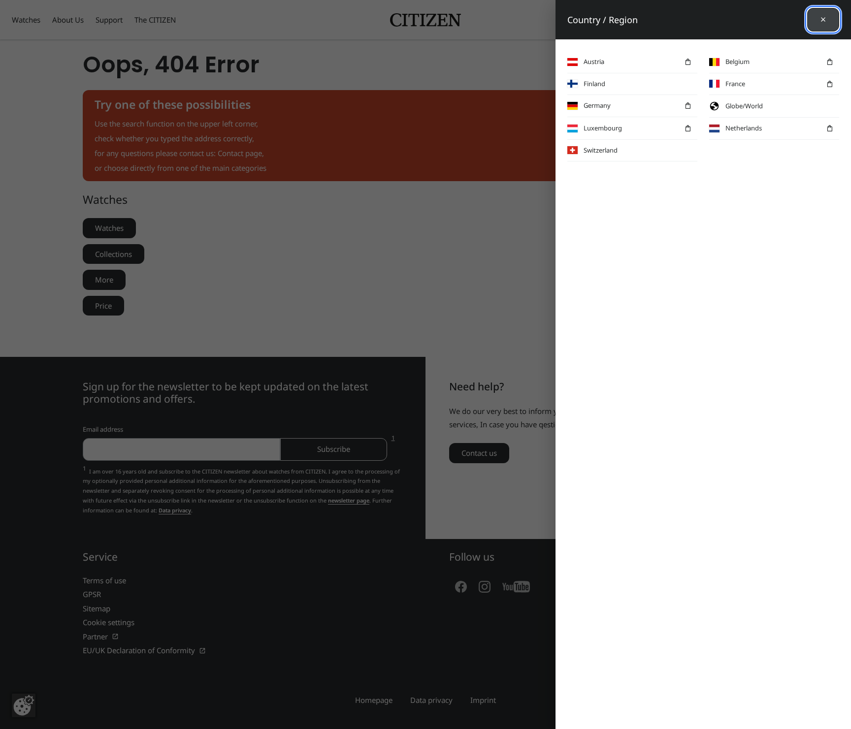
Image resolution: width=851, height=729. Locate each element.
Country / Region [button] (602, 20)
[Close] (823, 20)
